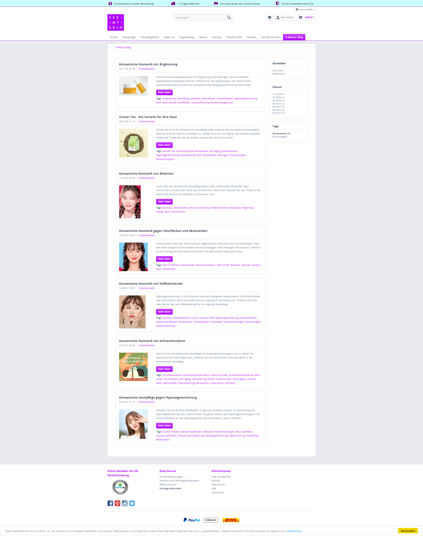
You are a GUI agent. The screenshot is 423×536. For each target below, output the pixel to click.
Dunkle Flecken (171, 431)
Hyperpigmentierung (245, 98)
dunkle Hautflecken (179, 102)
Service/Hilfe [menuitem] (305, 9)
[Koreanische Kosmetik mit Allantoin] (133, 201)
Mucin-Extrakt (220, 375)
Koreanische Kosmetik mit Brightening (148, 64)
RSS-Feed (277, 70)
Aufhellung (183, 98)
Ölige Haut (248, 207)
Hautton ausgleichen (221, 102)
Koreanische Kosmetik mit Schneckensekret (152, 341)
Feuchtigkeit (239, 379)
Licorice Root (207, 317)
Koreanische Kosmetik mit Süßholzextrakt (151, 283)
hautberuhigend (165, 159)
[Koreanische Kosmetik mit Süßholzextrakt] (133, 311)
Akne (199, 155)
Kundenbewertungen (171, 476)
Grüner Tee (169, 151)
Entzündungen (238, 155)
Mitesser (223, 207)
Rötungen (223, 155)
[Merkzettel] (269, 17)
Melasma (208, 431)
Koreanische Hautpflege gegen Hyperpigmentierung (158, 397)
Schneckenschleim (192, 375)
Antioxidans (201, 151)
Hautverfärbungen (234, 321)
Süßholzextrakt (181, 317)
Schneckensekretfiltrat (241, 375)
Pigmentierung (186, 383)
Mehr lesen (164, 92)
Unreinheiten (178, 211)
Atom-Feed (278, 73)
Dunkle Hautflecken (191, 431)
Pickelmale (253, 435)
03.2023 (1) (278, 103)
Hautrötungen (253, 321)
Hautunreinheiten (205, 265)
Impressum (218, 492)
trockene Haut (223, 379)
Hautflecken (169, 268)
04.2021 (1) (278, 109)
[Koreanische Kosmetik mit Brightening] (133, 86)
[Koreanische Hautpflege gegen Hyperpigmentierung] (133, 424)
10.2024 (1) (278, 97)
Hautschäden (170, 383)
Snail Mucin (217, 383)
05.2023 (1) (278, 100)
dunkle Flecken (248, 317)
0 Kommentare (146, 68)
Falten (211, 379)
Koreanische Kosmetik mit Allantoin (146, 173)
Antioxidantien (230, 151)
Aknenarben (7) (281, 133)
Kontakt (216, 480)
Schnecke (230, 383)
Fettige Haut (163, 211)
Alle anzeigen (279, 136)
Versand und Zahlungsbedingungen (179, 480)
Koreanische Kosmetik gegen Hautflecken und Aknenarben (163, 231)
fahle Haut (162, 102)
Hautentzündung (165, 325)
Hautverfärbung (200, 102)
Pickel (214, 207)
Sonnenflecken (225, 98)
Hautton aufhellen (166, 435)
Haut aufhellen (244, 431)
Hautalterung (187, 155)
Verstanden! (408, 531)
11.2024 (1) (278, 94)
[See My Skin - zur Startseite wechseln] (115, 22)
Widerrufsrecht (167, 484)
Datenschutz (294, 531)
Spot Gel (246, 265)
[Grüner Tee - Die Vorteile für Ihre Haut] (133, 143)
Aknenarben (208, 98)
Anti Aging (215, 151)
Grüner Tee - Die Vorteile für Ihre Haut (148, 117)
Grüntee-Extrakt (185, 151)
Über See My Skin (221, 476)
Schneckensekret (172, 375)
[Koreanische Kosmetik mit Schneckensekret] (133, 367)
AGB (214, 488)
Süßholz (167, 317)
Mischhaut (235, 207)
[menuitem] (203, 17)
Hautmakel (217, 321)
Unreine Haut (202, 207)
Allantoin (168, 207)
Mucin (207, 375)
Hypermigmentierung (227, 317)
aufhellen (195, 98)
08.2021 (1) (278, 106)
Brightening (169, 98)
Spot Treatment (171, 265)
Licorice (194, 317)
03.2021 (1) (278, 113)
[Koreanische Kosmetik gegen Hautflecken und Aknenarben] (133, 257)
